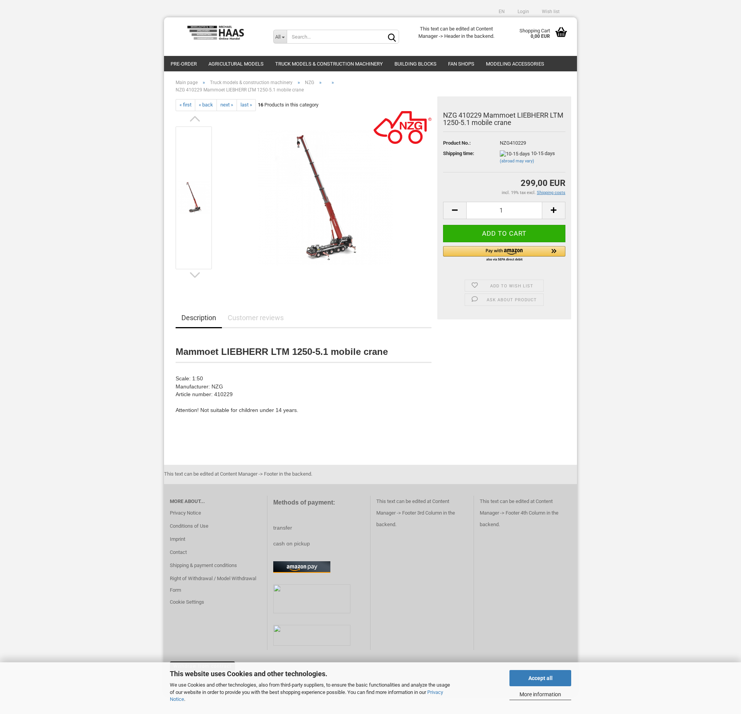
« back (206, 105)
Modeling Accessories (515, 64)
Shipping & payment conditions (203, 565)
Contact (178, 552)
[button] (504, 254)
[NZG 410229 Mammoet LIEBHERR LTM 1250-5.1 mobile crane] (325, 197)
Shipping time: (458, 153)
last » (246, 105)
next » (226, 105)
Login (522, 11)
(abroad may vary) (517, 161)
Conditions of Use (189, 526)
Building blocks (415, 64)
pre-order (184, 64)
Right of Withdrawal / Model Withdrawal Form (213, 584)
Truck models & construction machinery (329, 64)
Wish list (550, 11)
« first (185, 105)
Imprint (177, 539)
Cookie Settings (187, 602)
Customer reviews (256, 318)
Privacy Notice (185, 513)
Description (198, 318)
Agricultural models (236, 64)
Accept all (540, 678)
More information (540, 694)
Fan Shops (461, 64)
